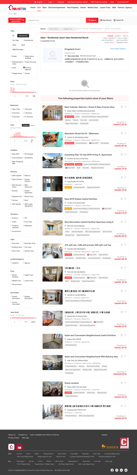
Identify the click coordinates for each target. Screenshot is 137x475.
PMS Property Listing (99, 2)
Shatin (37, 454)
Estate (83, 8)
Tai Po (28, 454)
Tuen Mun (85, 454)
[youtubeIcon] (125, 470)
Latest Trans (105, 8)
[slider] (22, 92)
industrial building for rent (107, 456)
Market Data (93, 8)
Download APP (123, 2)
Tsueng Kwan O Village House (44, 464)
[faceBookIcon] (112, 470)
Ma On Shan (62, 454)
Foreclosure (20, 461)
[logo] (17, 7)
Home (32, 8)
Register (61, 2)
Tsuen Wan (74, 454)
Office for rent (60, 456)
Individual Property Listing (77, 2)
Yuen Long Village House (25, 456)
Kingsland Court (72, 49)
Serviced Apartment (56, 8)
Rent (45, 8)
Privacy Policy (13, 438)
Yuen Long (96, 454)
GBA (114, 8)
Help (112, 2)
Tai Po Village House (23, 464)
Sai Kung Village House (112, 454)
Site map (25, 438)
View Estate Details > (118, 49)
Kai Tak (19, 454)
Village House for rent (45, 456)
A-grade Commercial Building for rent (82, 456)
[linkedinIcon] (121, 470)
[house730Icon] (11, 447)
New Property (73, 8)
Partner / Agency (125, 8)
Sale (39, 8)
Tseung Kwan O (48, 454)
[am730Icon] (18, 447)
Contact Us (22, 435)
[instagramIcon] (116, 470)
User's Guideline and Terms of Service (44, 435)
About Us (11, 435)
